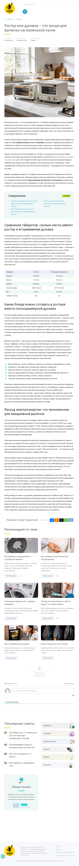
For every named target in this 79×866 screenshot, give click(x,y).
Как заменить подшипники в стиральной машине (17, 558)
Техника (46, 749)
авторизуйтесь (69, 683)
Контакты (58, 849)
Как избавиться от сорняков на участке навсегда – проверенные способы (23, 735)
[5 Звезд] (46, 520)
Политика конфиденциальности (65, 852)
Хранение (47, 765)
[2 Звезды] (42, 520)
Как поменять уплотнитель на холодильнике (54, 558)
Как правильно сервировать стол (21, 764)
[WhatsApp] (66, 520)
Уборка (46, 757)
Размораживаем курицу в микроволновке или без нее (21, 746)
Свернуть (66, 196)
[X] (61, 520)
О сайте (58, 846)
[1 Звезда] (40, 520)
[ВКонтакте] (52, 520)
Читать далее (11, 576)
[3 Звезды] (43, 520)
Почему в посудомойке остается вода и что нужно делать (55, 602)
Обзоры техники (21, 786)
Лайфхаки (47, 726)
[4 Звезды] (44, 520)
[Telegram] (71, 520)
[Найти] (74, 5)
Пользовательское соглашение (65, 855)
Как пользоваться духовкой (16, 644)
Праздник (47, 733)
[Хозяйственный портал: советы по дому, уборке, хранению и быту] (9, 8)
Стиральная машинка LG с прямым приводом (19, 602)
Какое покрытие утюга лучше (54, 644)
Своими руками (49, 741)
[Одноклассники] (56, 520)
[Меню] (25, 11)
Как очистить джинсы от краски (20, 755)
